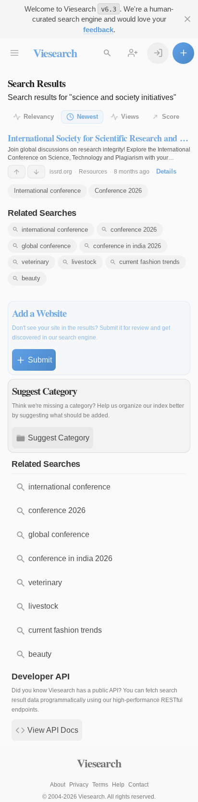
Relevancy (39, 116)
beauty (31, 278)
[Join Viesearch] (133, 53)
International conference (47, 190)
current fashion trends (149, 261)
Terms (100, 784)
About (57, 784)
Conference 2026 (118, 190)
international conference (55, 229)
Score (170, 116)
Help (118, 784)
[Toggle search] (107, 53)
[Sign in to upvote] (16, 171)
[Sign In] (158, 53)
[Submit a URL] (183, 53)
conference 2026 (134, 229)
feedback (98, 29)
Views (130, 116)
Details (166, 171)
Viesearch (55, 52)
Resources (93, 171)
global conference (46, 246)
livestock (84, 261)
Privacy (78, 784)
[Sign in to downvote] (36, 171)
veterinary (35, 261)
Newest (87, 116)
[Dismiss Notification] (187, 19)
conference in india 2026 (127, 246)
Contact (138, 784)
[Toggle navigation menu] (14, 53)
